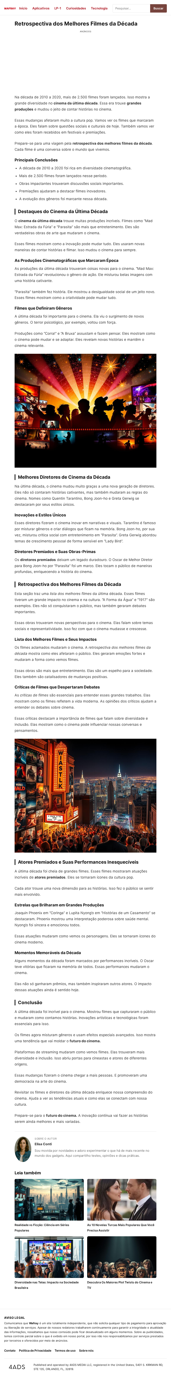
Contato (10, 1350)
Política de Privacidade (35, 1350)
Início (23, 8)
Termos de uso (65, 1350)
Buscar (158, 8)
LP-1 (57, 8)
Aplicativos (40, 8)
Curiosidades (76, 8)
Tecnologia (99, 8)
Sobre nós (86, 1350)
